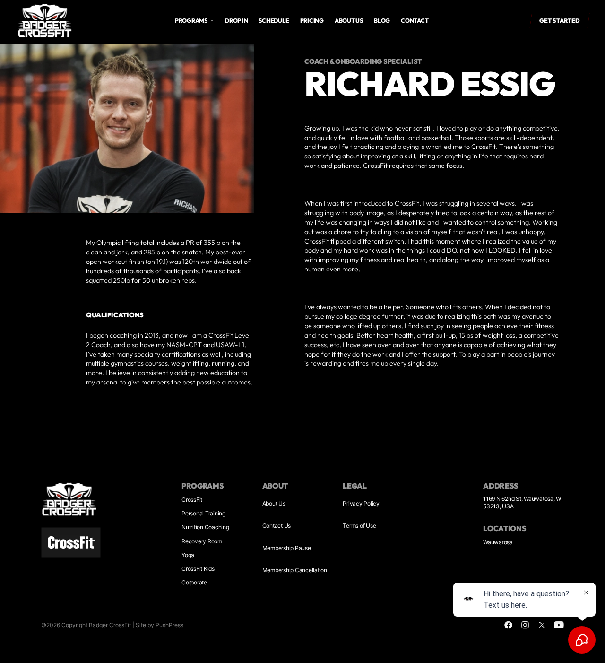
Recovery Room (202, 541)
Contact (414, 20)
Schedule (274, 20)
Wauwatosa (498, 542)
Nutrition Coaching (205, 527)
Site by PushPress (159, 624)
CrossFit (192, 499)
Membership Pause (286, 547)
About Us (273, 503)
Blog (382, 20)
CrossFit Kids (198, 568)
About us (349, 20)
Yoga (188, 554)
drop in (236, 20)
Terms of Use (359, 525)
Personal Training (203, 513)
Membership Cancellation (294, 570)
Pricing (312, 20)
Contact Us (276, 525)
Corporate (194, 582)
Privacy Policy (361, 503)
